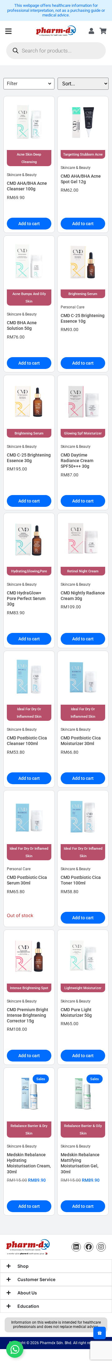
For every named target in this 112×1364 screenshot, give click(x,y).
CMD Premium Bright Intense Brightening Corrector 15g (27, 1015)
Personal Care (72, 307)
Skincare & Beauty (22, 175)
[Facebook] (88, 1247)
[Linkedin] (76, 1247)
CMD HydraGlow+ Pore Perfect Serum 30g (26, 598)
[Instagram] (101, 1247)
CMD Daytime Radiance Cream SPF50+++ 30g (77, 460)
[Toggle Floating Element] (14, 1349)
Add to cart (29, 223)
